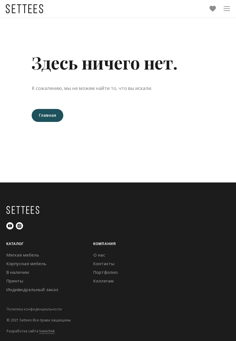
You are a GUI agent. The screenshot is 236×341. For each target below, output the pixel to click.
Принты (14, 281)
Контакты (104, 263)
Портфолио (105, 272)
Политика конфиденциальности (34, 309)
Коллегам (103, 281)
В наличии (17, 272)
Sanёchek (47, 331)
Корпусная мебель (26, 263)
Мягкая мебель (22, 255)
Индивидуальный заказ (32, 289)
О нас (99, 255)
